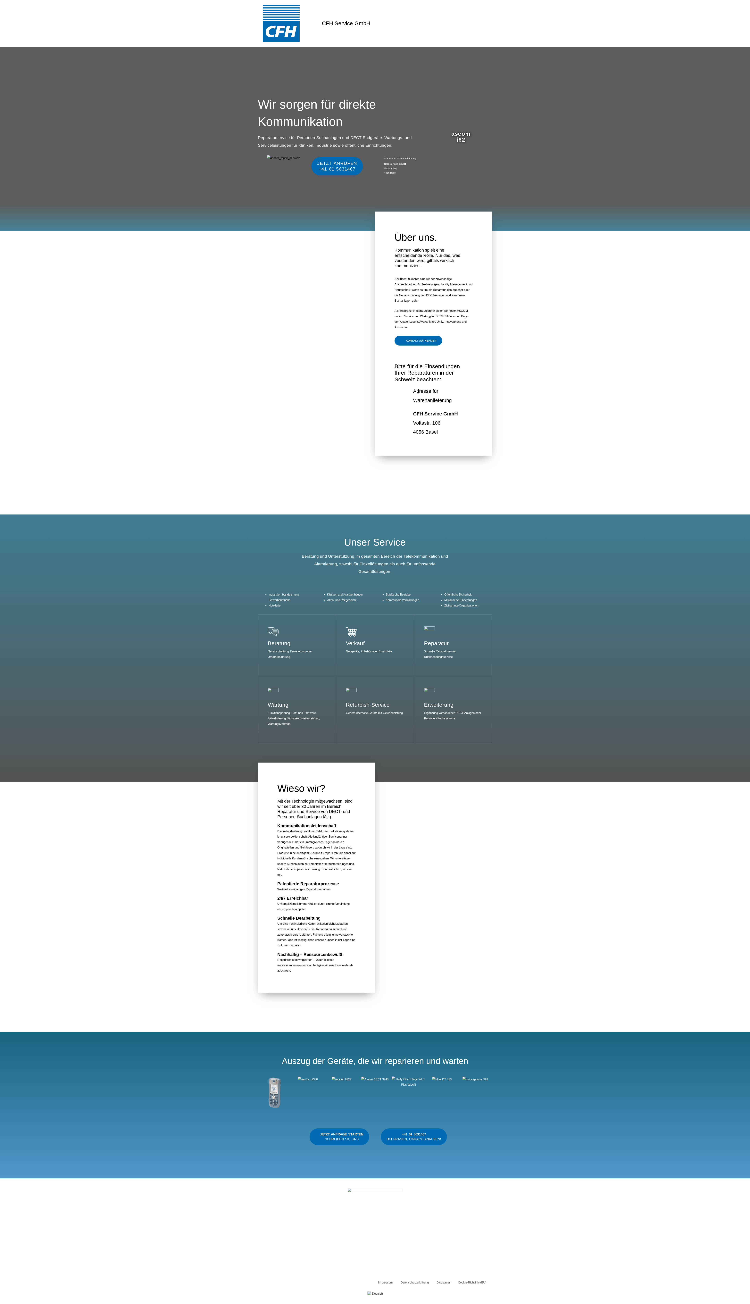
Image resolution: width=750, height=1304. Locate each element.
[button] (261, 1093)
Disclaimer (443, 1282)
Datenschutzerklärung (415, 1282)
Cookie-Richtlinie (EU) (472, 1282)
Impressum (385, 1282)
